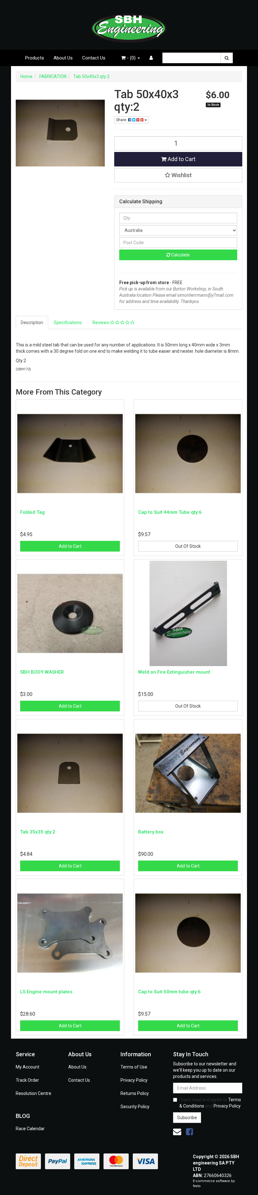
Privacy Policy (134, 1080)
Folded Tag (32, 512)
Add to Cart (180, 159)
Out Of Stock (188, 546)
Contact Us (93, 58)
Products (34, 58)
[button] (178, 175)
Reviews (101, 322)
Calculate (180, 254)
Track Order (27, 1080)
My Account (27, 1066)
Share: (122, 120)
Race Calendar (30, 1128)
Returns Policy (135, 1093)
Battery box (151, 832)
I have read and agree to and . (210, 1102)
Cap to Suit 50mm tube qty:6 (169, 992)
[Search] (227, 58)
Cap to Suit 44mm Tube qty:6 (170, 512)
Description (32, 322)
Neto (197, 1186)
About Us (63, 58)
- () (131, 58)
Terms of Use (134, 1066)
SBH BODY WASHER (42, 672)
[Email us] (177, 1131)
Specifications (68, 322)
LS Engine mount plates (46, 992)
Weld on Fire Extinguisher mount (174, 672)
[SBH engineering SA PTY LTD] (129, 24)
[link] (189, 1131)
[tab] (32, 322)
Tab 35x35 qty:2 (37, 832)
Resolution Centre (33, 1093)
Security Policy (135, 1106)
